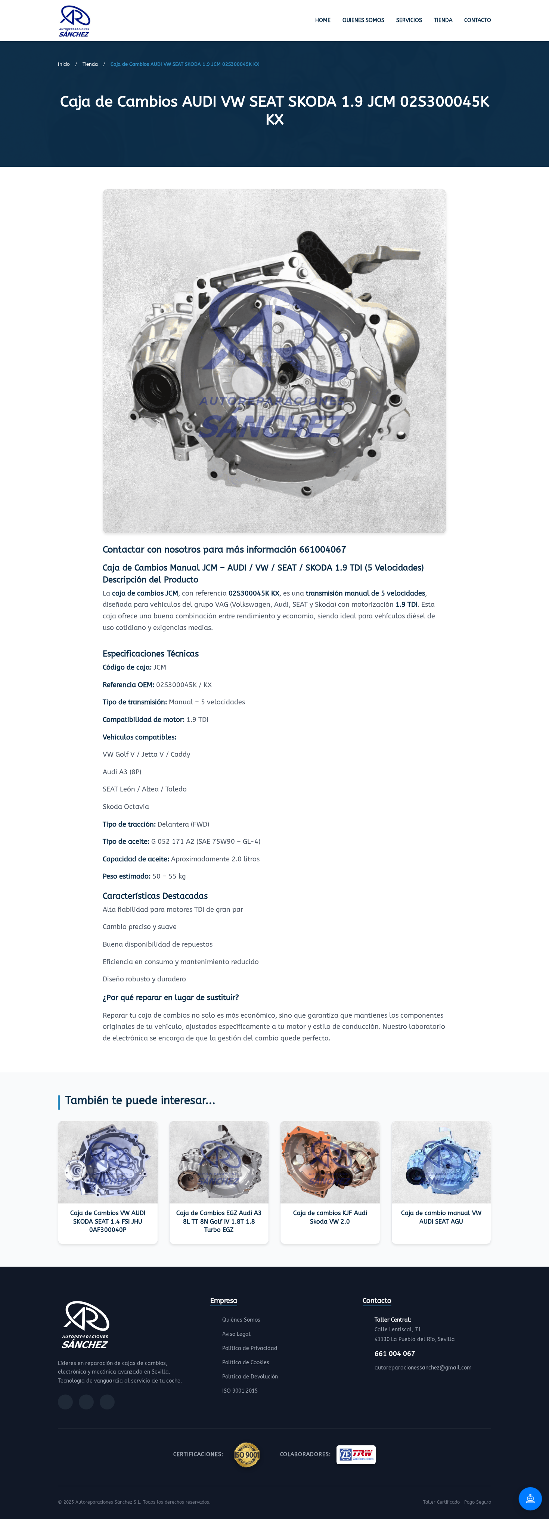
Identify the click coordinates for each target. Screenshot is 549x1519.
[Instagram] (86, 1402)
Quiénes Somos (241, 1320)
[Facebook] (65, 1402)
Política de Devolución (250, 1377)
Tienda (443, 20)
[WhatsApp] (107, 1402)
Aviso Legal (236, 1334)
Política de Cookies (245, 1362)
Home (323, 20)
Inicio (64, 64)
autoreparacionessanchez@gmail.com (423, 1368)
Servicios (409, 20)
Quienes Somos (363, 20)
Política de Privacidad (249, 1348)
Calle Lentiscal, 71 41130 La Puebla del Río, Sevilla (415, 1330)
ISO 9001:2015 (240, 1391)
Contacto (477, 20)
